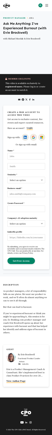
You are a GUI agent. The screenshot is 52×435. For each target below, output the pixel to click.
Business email (14, 188)
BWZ (24, 429)
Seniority (12, 174)
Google (33, 137)
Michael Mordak (15, 38)
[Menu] (47, 5)
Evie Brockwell (33, 38)
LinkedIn (25, 137)
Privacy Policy (27, 253)
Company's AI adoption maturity (22, 218)
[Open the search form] (40, 6)
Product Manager (14, 18)
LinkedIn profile (14, 231)
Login (30, 127)
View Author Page (15, 380)
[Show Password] (44, 209)
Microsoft (41, 137)
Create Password (15, 203)
